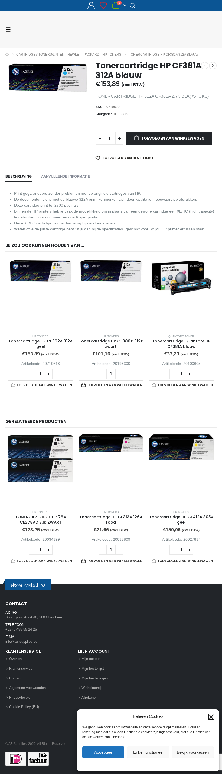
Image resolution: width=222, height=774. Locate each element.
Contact (15, 678)
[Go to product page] (40, 294)
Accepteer (103, 752)
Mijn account (91, 659)
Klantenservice (20, 669)
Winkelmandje (92, 688)
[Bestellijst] (103, 5)
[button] (211, 716)
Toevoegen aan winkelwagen (172, 138)
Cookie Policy (135, 764)
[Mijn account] (91, 5)
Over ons (16, 659)
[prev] (204, 65)
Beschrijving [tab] (18, 176)
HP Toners (120, 114)
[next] (213, 65)
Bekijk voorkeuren (193, 752)
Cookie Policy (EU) (24, 707)
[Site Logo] (196, 29)
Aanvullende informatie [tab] (65, 176)
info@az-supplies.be (21, 642)
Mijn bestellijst (92, 669)
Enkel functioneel (148, 752)
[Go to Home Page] (7, 55)
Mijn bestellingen (94, 678)
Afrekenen (89, 697)
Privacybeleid (158, 764)
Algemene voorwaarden (27, 688)
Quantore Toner (181, 336)
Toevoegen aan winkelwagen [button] (44, 385)
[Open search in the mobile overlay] (132, 5)
